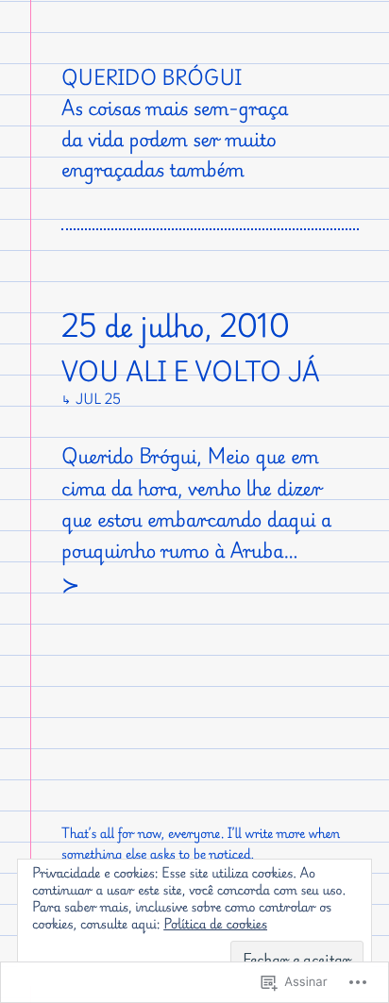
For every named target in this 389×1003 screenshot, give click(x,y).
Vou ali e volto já (190, 372)
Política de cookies (215, 924)
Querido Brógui (151, 77)
